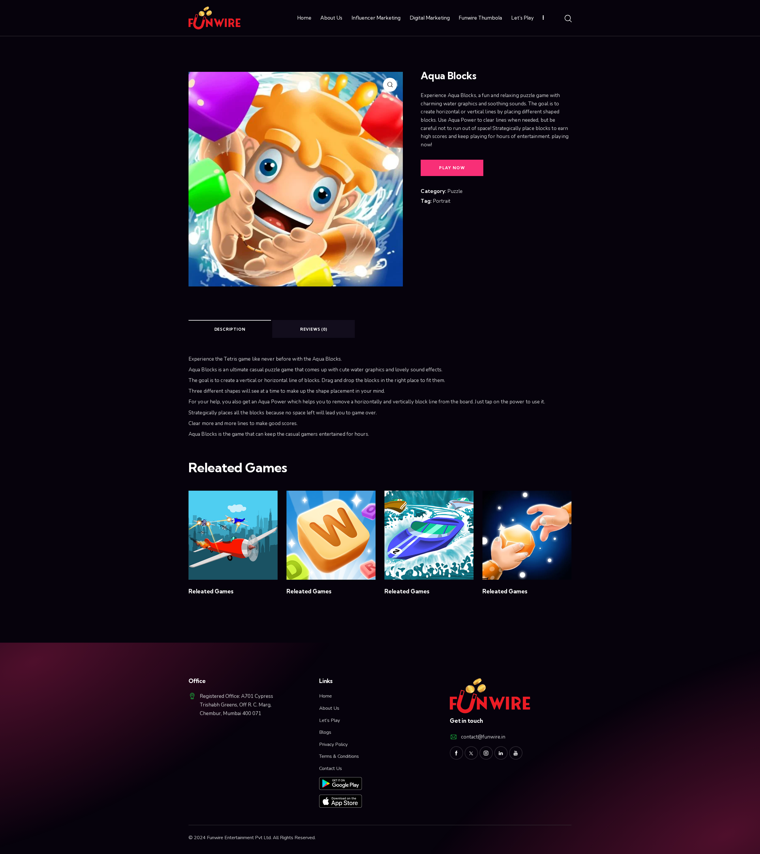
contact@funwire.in (483, 736)
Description (230, 329)
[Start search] (567, 19)
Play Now (452, 167)
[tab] (230, 329)
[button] (225, 535)
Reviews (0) (313, 329)
